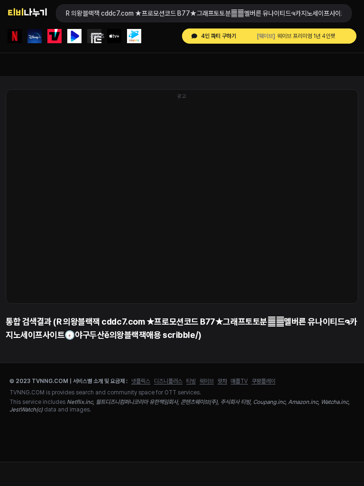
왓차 (222, 381)
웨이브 (207, 381)
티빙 (191, 381)
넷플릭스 (140, 381)
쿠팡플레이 (263, 381)
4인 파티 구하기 (218, 36)
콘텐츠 (97, 36)
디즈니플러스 (168, 381)
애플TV (239, 381)
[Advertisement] (182, 201)
